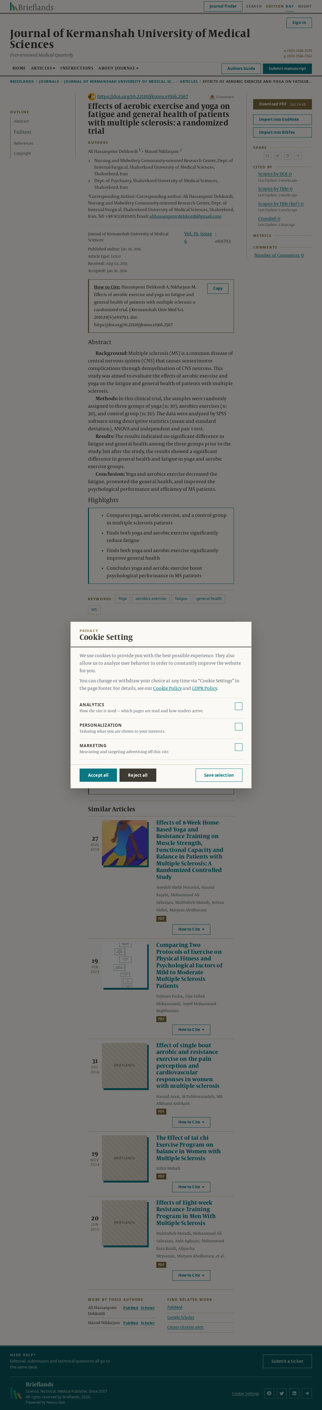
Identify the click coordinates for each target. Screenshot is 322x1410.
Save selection (219, 775)
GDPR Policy (204, 688)
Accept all (98, 775)
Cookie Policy (167, 688)
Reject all (137, 775)
